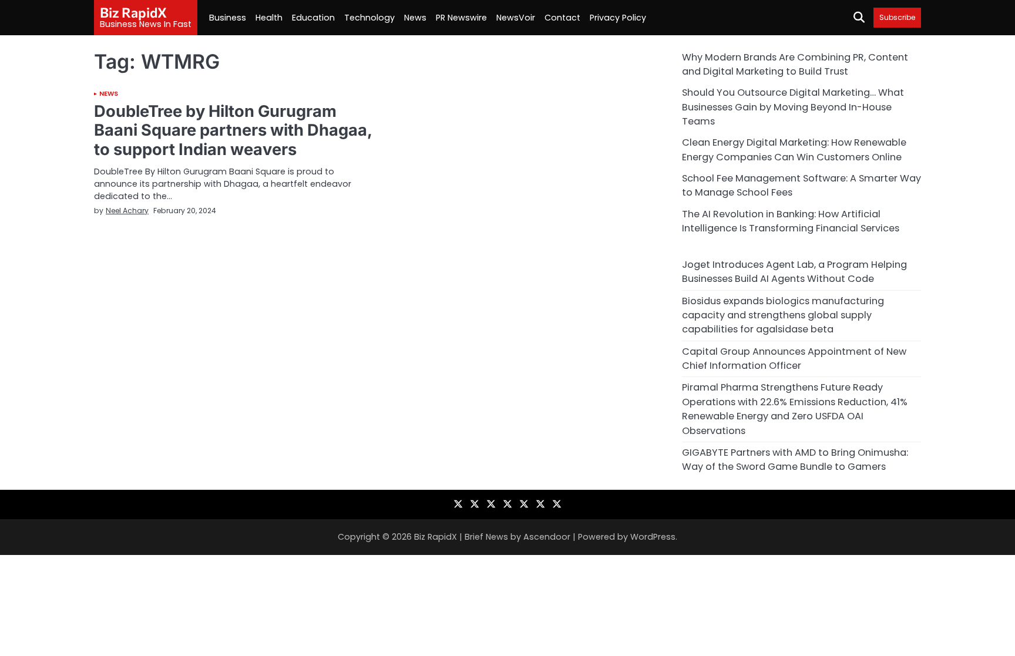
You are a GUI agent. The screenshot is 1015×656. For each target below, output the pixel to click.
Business (227, 17)
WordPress (652, 537)
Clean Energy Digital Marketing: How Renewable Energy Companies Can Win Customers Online (794, 149)
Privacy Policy (618, 17)
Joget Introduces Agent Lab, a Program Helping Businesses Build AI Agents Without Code (794, 271)
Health (269, 17)
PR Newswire (461, 17)
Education (313, 17)
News (415, 17)
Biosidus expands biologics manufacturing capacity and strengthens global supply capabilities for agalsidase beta (783, 315)
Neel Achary (127, 211)
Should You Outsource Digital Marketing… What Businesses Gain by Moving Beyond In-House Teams (793, 107)
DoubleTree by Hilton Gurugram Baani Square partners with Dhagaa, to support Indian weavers (233, 130)
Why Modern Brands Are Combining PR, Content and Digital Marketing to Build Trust (795, 64)
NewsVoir (515, 17)
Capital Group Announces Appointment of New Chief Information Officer (794, 358)
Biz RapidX (133, 12)
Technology (369, 17)
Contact (562, 17)
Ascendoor (546, 537)
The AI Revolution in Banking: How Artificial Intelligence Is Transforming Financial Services (790, 221)
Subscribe (897, 17)
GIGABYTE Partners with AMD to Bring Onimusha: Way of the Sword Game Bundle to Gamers (795, 459)
